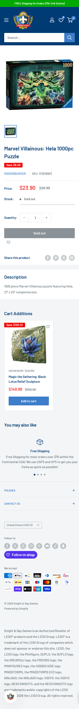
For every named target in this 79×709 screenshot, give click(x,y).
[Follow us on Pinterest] (39, 546)
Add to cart (28, 401)
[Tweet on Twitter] (64, 258)
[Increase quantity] (46, 217)
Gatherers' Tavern (21, 370)
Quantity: (10, 217)
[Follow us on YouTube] (47, 546)
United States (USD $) (19, 525)
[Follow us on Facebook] (7, 546)
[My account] (52, 20)
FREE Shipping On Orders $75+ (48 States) (40, 3)
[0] (70, 19)
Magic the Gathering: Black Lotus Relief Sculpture (27, 379)
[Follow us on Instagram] (31, 546)
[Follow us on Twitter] (15, 546)
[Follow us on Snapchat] (63, 546)
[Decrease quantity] (24, 217)
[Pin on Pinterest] (56, 258)
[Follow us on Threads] (23, 546)
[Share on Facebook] (48, 258)
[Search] (69, 37)
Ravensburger (15, 173)
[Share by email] (72, 258)
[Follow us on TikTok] (55, 546)
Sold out (39, 233)
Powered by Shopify (16, 608)
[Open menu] (6, 20)
